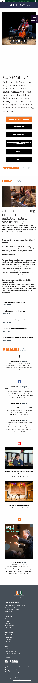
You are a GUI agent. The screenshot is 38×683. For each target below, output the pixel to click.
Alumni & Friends (10, 635)
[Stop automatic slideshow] (19, 41)
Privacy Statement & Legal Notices (14, 672)
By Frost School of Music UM (19, 476)
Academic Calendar (11, 625)
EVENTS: (17, 168)
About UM (8, 619)
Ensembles (19, 127)
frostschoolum (16, 361)
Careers (7, 641)
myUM (7, 621)
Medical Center (9, 637)
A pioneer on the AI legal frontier (14, 320)
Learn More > (27, 66)
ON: (14, 349)
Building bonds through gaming (14, 311)
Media (19, 151)
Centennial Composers (19, 119)
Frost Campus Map (10, 651)
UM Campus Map (10, 649)
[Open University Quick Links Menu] (35, 1)
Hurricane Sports (10, 639)
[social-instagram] (16, 661)
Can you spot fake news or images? (15, 329)
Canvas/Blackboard (11, 627)
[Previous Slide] (13, 41)
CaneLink (8, 623)
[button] (33, 677)
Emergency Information (11, 670)
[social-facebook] (6, 661)
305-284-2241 (9, 611)
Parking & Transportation (12, 653)
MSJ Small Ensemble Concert (19, 505)
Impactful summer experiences (14, 302)
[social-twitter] (10, 661)
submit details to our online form (22, 680)
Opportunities (19, 134)
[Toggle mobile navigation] (3, 5)
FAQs (19, 159)
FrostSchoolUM (16, 387)
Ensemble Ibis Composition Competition (19, 143)
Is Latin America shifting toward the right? (18, 337)
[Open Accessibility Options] (2, 1)
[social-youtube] (13, 661)
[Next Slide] (24, 41)
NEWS (11, 180)
